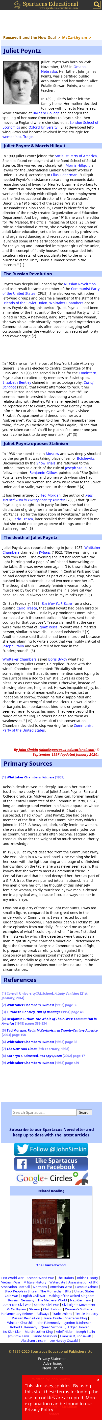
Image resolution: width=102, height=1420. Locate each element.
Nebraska (49, 71)
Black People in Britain (21, 1291)
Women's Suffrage (78, 1309)
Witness (45, 552)
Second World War (40, 1277)
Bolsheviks (85, 458)
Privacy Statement (53, 1358)
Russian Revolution (80, 284)
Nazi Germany (80, 1300)
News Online (53, 1368)
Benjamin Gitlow (43, 472)
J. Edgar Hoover (77, 1327)
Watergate (57, 1282)
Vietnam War (10, 1282)
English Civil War (33, 1295)
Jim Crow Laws (18, 1336)
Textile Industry (86, 1313)
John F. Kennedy (48, 1322)
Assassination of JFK (83, 1282)
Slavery (34, 1309)
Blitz (68, 1291)
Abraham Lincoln (33, 1340)
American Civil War (17, 1304)
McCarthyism (16, 1309)
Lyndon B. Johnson (78, 1322)
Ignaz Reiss (47, 627)
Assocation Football (15, 1286)
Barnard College (46, 113)
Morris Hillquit (78, 165)
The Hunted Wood (51, 1265)
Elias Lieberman (64, 174)
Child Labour (52, 1309)
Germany (27, 1300)
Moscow (52, 453)
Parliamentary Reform (17, 1313)
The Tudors (65, 1277)
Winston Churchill (20, 1322)
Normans (40, 1286)
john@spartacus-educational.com (67, 749)
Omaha (80, 66)
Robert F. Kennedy (23, 1327)
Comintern (87, 373)
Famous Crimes (86, 1286)
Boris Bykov (57, 659)
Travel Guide (52, 1318)
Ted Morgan (50, 495)
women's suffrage (17, 136)
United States (84, 1291)
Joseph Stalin (76, 467)
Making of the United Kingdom (71, 1295)
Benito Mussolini (44, 1336)
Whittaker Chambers (66, 302)
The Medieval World (52, 1300)
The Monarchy (51, 1291)
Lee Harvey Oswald (64, 1340)
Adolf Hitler (64, 1331)
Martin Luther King (39, 1331)
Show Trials (45, 463)
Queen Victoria (51, 1327)
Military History (35, 1282)
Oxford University (42, 127)
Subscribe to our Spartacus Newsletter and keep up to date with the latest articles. (51, 1132)
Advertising (52, 1363)
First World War (12, 1277)
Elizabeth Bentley (16, 382)
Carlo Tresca (22, 519)
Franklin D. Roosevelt (75, 1336)
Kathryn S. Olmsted (22, 1055)
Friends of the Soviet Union (24, 302)
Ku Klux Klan (12, 1331)
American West (61, 1286)
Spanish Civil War (46, 1304)
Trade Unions (62, 1313)
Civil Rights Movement (78, 1304)
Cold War (11, 1295)
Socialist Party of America (76, 155)
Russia (13, 1300)
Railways (42, 1313)
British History (87, 1277)
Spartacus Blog (76, 1318)
